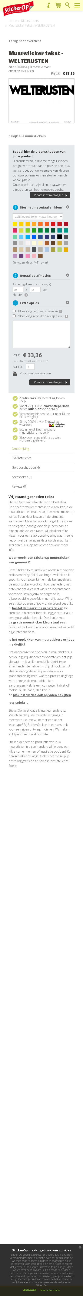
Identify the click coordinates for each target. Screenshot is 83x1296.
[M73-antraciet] (35, 250)
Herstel (20, 295)
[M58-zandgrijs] (41, 250)
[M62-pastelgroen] (60, 250)
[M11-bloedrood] (60, 225)
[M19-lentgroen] (35, 231)
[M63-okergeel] (67, 250)
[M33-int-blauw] (41, 238)
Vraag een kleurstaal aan (35, 373)
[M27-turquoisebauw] (60, 231)
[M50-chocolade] (54, 244)
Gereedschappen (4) (26, 467)
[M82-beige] (22, 250)
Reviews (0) (19, 486)
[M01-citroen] (16, 225)
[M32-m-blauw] (35, 238)
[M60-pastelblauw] (48, 250)
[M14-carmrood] (67, 225)
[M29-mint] (16, 238)
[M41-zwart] (60, 238)
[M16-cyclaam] (16, 231)
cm (45, 290)
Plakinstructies (21, 458)
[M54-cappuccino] (16, 250)
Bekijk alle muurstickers (27, 136)
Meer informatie (50, 1290)
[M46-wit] (29, 244)
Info (48, 5)
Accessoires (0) (22, 477)
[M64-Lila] (16, 257)
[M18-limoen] (29, 231)
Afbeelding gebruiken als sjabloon (42, 316)
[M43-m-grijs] (16, 244)
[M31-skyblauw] (29, 238)
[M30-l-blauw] (22, 238)
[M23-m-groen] (48, 231)
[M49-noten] (48, 244)
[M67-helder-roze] (29, 257)
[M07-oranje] (41, 225)
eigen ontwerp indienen (37, 729)
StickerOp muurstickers (18, 8)
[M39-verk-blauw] (54, 238)
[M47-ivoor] (35, 244)
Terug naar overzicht (25, 41)
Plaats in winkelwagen (48, 195)
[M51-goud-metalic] (60, 244)
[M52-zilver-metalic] (67, 244)
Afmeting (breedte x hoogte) (32, 284)
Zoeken (67, 5)
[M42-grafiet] (67, 238)
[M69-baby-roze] (35, 257)
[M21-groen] (41, 231)
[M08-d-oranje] (48, 225)
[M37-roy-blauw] (48, 238)
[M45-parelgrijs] (22, 244)
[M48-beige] (41, 244)
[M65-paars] (22, 257)
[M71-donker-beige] (29, 250)
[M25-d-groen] (54, 231)
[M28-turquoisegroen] (67, 231)
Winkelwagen (58, 5)
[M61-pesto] (54, 250)
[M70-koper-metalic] (41, 257)
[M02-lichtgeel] (22, 225)
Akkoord (29, 1290)
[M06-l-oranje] (35, 225)
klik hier (34, 409)
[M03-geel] (29, 225)
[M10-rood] (54, 225)
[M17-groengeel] (22, 231)
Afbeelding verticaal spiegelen (39, 311)
